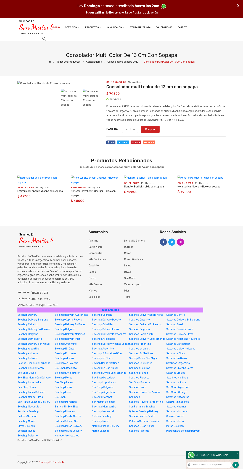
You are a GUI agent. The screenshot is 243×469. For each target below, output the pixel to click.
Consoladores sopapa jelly (122, 61)
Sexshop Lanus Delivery (31, 392)
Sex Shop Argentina (103, 392)
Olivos (127, 272)
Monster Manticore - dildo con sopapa (199, 186)
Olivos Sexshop (26, 426)
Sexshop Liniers (64, 392)
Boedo (92, 272)
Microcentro (95, 253)
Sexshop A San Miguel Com (107, 353)
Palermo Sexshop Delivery (144, 421)
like (112, 142)
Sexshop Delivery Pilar (67, 338)
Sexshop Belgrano (65, 329)
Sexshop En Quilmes (140, 363)
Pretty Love (42, 187)
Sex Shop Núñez (138, 372)
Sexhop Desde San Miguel (143, 358)
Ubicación (151, 12)
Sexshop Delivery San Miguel (34, 343)
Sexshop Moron (26, 421)
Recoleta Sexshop (28, 411)
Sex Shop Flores (27, 387)
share (151, 142)
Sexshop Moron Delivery (68, 426)
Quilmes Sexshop (27, 416)
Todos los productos (69, 61)
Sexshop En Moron (28, 358)
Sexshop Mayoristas (29, 406)
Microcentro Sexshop (67, 435)
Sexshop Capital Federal (69, 319)
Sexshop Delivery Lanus (105, 329)
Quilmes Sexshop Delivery (144, 411)
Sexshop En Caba (65, 348)
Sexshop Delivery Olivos (179, 334)
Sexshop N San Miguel (141, 426)
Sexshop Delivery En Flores (70, 324)
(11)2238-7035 (39, 292)
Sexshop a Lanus (64, 358)
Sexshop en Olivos (102, 358)
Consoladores (94, 61)
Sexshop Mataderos (177, 397)
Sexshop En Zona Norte (179, 368)
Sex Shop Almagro (176, 392)
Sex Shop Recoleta (66, 368)
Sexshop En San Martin (31, 368)
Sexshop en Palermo (66, 363)
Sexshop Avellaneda (103, 338)
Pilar (126, 290)
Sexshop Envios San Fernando (109, 372)
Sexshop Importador (29, 382)
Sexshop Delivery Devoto (106, 319)
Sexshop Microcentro (104, 406)
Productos (92, 27)
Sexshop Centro (175, 314)
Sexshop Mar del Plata (30, 397)
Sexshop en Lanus (139, 348)
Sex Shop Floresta (139, 382)
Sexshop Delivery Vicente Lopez (110, 343)
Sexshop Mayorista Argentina (146, 401)
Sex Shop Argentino (177, 387)
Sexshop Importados (104, 382)
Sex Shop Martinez (177, 377)
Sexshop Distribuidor (178, 343)
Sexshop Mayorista (66, 401)
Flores (92, 278)
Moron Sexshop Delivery (105, 426)
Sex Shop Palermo (139, 368)
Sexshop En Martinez (141, 353)
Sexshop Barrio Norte (141, 334)
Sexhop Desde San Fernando (34, 363)
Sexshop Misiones (65, 411)
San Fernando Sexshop (142, 406)
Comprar (150, 129)
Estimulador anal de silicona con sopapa (40, 191)
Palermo (93, 240)
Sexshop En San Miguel (105, 368)
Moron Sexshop (175, 426)
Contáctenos (164, 27)
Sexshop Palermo (139, 430)
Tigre (127, 296)
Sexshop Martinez (102, 397)
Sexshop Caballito (139, 319)
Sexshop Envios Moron (67, 372)
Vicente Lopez (132, 284)
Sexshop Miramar (176, 406)
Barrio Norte (95, 246)
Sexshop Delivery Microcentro (109, 334)
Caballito (94, 265)
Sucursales (114, 27)
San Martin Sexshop (103, 401)
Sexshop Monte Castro (68, 416)
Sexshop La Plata (176, 382)
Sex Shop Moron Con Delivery (34, 377)
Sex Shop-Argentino (178, 363)
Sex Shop (60, 397)
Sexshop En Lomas (65, 353)
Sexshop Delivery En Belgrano (183, 319)
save (137, 142)
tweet (124, 142)
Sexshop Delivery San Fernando (147, 338)
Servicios (71, 27)
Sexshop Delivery (27, 314)
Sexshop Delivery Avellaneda (71, 314)
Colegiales (94, 296)
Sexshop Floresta (139, 377)
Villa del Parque (97, 259)
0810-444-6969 (40, 299)
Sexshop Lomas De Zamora (144, 392)
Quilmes (128, 246)
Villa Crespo (95, 284)
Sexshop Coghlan (102, 314)
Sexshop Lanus (63, 387)
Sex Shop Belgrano (102, 387)
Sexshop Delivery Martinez (70, 334)
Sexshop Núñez (26, 430)
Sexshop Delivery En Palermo (145, 324)
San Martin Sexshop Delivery (34, 401)
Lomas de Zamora (134, 240)
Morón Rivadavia (133, 259)
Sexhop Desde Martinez (105, 363)
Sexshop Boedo (175, 324)
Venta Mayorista (140, 27)
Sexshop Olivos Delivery (68, 430)
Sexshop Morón (175, 421)
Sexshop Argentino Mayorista (183, 338)
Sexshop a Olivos (176, 353)
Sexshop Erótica (175, 372)
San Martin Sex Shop (66, 406)
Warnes (93, 290)
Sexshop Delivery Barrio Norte (146, 314)
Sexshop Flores (63, 377)
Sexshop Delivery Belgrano (33, 319)
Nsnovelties (134, 82)
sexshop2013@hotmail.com (41, 305)
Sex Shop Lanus (64, 382)
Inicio (56, 27)
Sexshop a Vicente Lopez (180, 348)
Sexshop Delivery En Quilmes (34, 329)
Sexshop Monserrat (103, 411)
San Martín (130, 278)
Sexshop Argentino (66, 343)
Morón (127, 253)
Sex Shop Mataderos (104, 377)
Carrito (182, 27)
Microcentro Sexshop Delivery (183, 430)
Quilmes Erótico (175, 416)
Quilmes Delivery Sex (67, 421)
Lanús (127, 265)
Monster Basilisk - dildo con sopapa (144, 186)
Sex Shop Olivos (27, 372)
